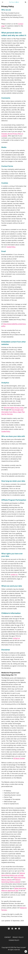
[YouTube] (15, 928)
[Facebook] (19, 928)
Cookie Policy (11, 247)
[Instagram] (9, 928)
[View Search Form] (25, 2)
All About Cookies (19, 758)
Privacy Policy (18, 937)
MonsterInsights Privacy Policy (14, 407)
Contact (7, 937)
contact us (14, 574)
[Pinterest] (12, 928)
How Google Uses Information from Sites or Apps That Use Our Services (13, 412)
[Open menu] (2, 2)
